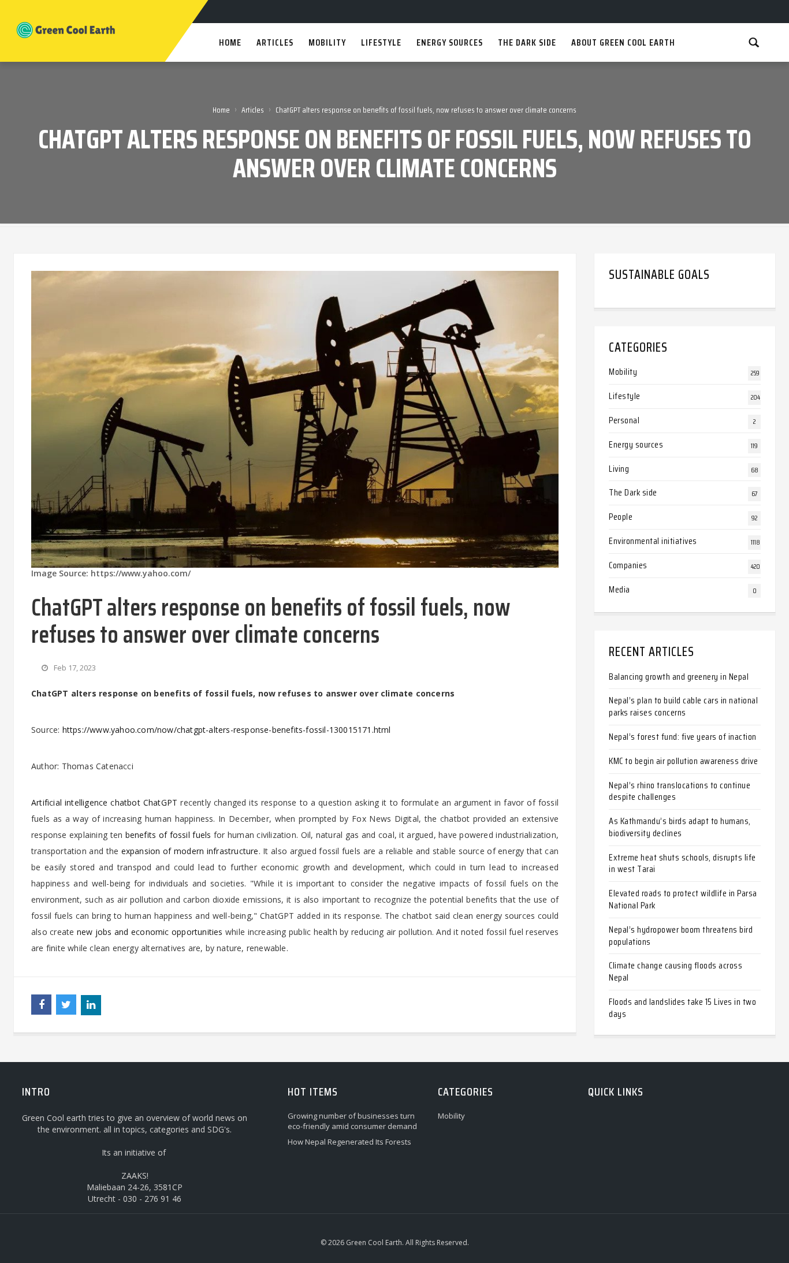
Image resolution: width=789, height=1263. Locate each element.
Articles (252, 109)
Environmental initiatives (653, 541)
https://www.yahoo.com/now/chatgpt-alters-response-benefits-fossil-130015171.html (226, 729)
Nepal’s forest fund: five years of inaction (683, 736)
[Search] (754, 42)
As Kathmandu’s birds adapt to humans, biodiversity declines (680, 827)
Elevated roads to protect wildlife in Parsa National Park (683, 899)
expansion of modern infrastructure (190, 850)
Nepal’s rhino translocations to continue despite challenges (679, 791)
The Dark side (633, 492)
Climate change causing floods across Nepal (675, 971)
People (620, 516)
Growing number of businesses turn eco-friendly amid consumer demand (352, 1121)
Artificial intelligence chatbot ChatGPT (104, 802)
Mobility (623, 371)
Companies (628, 565)
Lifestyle (625, 396)
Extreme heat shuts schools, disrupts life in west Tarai (682, 863)
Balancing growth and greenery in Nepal (679, 676)
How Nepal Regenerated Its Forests (349, 1142)
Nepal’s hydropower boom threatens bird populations (681, 935)
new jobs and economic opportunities (150, 931)
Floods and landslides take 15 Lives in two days (682, 1007)
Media (619, 589)
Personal (624, 420)
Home (221, 109)
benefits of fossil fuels (168, 834)
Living (619, 468)
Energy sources (636, 444)
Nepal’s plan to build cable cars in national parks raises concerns (683, 706)
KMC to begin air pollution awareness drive (683, 761)
